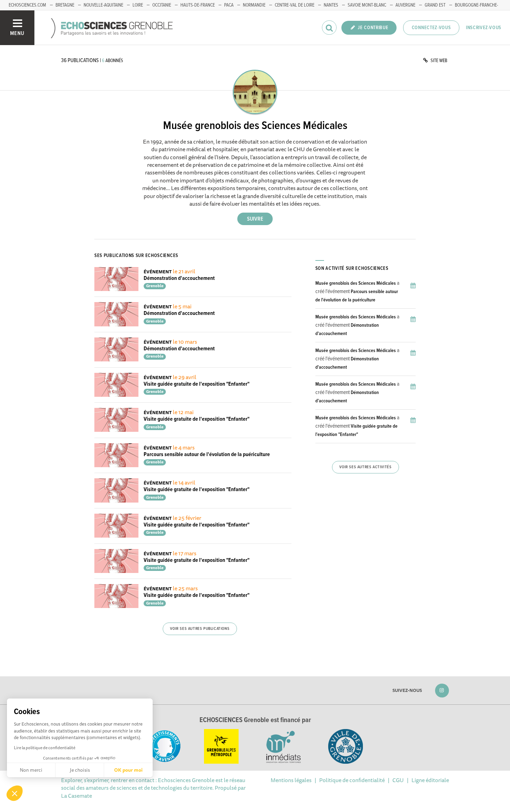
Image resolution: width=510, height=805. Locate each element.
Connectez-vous (431, 28)
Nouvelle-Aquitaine (103, 5)
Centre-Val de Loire (294, 5)
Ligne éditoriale (430, 780)
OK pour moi (128, 770)
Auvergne (405, 5)
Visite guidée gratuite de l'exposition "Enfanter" (196, 384)
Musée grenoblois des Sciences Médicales (355, 283)
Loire (138, 5)
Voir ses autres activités (365, 467)
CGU (398, 780)
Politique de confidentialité (352, 780)
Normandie (254, 5)
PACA (228, 5)
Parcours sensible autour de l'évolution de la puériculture (207, 454)
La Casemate (76, 795)
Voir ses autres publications (199, 629)
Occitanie (161, 5)
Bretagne (65, 5)
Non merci (31, 770)
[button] (14, 793)
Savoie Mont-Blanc (367, 5)
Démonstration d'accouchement (179, 278)
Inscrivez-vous (483, 28)
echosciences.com (27, 5)
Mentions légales (291, 780)
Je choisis (80, 770)
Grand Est (435, 5)
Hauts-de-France (197, 5)
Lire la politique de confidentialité (44, 747)
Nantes (331, 5)
